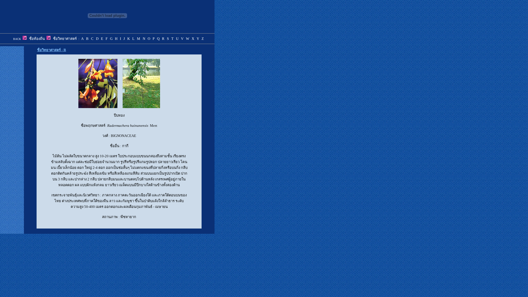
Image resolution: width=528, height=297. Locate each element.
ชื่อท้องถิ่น (37, 39)
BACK (17, 38)
